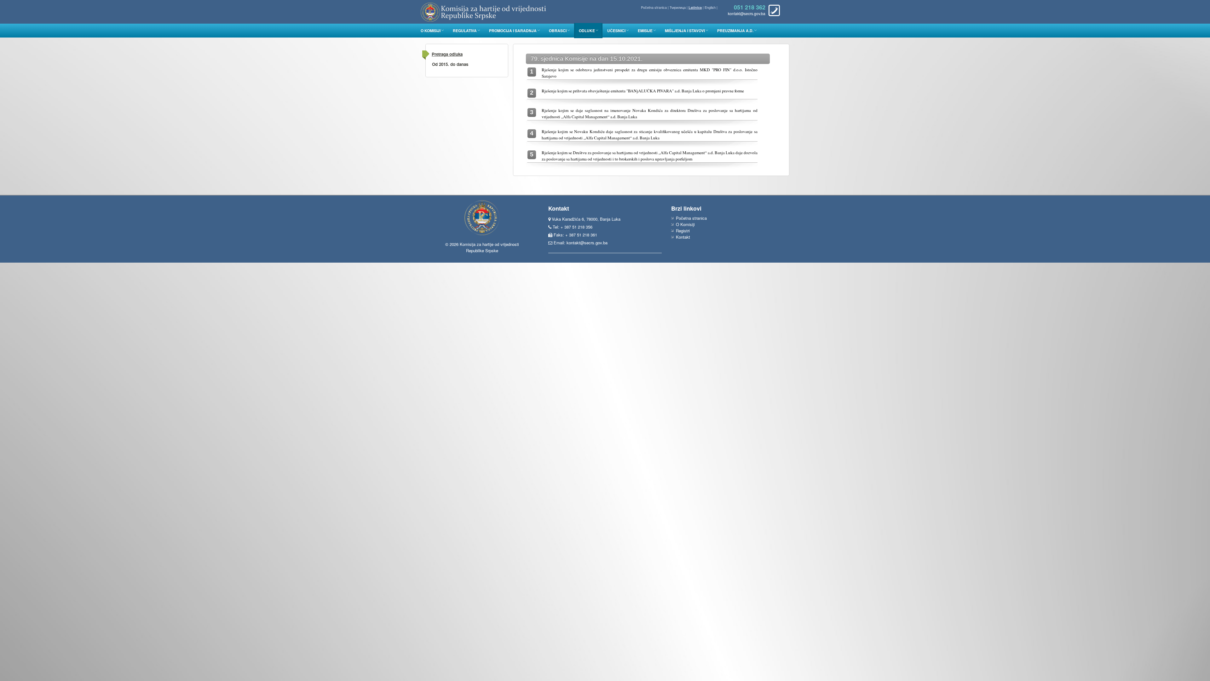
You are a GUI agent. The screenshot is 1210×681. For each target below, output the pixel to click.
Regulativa (465, 30)
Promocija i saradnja (513, 30)
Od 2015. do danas (450, 64)
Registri (683, 231)
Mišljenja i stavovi (685, 30)
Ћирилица (678, 7)
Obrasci (558, 30)
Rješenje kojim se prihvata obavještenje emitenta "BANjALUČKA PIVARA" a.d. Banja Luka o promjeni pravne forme (643, 91)
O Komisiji (431, 30)
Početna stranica (654, 7)
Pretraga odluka (447, 54)
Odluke (587, 30)
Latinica (695, 7)
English (710, 7)
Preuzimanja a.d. (735, 30)
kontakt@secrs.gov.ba (587, 243)
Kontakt (683, 237)
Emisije (645, 30)
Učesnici (616, 30)
